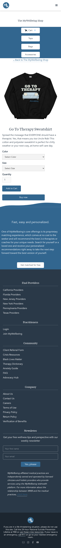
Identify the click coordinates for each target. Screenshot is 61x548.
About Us (8, 394)
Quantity (6, 174)
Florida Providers (12, 294)
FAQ (5, 373)
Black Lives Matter (12, 359)
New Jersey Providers (14, 299)
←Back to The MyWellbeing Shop (30, 60)
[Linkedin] (23, 542)
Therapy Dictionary (13, 364)
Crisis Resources (11, 354)
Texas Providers (11, 313)
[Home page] (30, 520)
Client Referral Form (13, 350)
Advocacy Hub (11, 377)
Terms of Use (9, 407)
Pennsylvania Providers (15, 308)
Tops (30, 38)
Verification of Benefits (15, 421)
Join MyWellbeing (12, 333)
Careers (7, 403)
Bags (30, 46)
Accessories (30, 54)
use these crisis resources (31, 532)
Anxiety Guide (10, 368)
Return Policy (10, 416)
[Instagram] (28, 542)
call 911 (21, 534)
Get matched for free (30, 265)
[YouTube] (37, 542)
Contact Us (8, 398)
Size (4, 163)
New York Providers (13, 303)
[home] (6, 5)
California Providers (13, 290)
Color (5, 151)
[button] (56, 5)
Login (6, 329)
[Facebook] (33, 542)
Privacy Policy (10, 412)
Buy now (23, 197)
